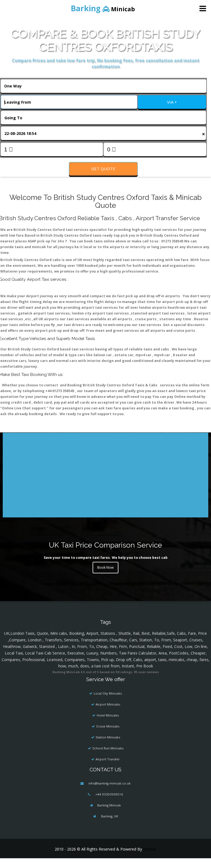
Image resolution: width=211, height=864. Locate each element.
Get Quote (103, 168)
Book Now (105, 567)
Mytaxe (149, 849)
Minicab (103, 8)
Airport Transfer (108, 759)
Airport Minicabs (108, 704)
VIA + (172, 102)
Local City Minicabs (108, 693)
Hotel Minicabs (108, 715)
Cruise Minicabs (107, 726)
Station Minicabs (108, 737)
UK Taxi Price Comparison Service (105, 545)
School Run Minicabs (107, 748)
